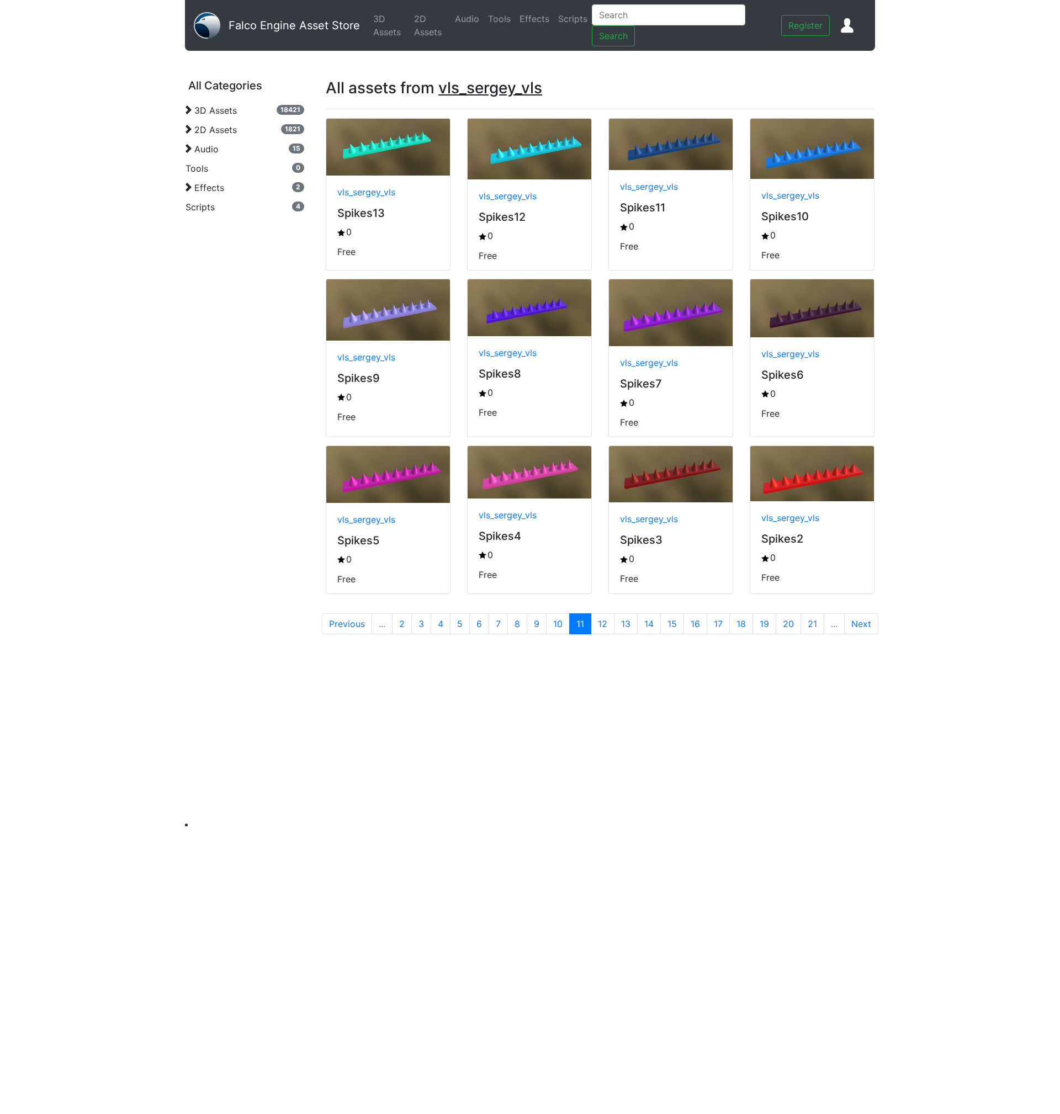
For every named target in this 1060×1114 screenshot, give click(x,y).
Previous (347, 623)
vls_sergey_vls (366, 192)
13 (625, 623)
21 (812, 623)
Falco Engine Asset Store (294, 25)
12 (602, 623)
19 (764, 623)
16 (695, 623)
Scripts (575, 18)
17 (718, 623)
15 (672, 623)
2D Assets (432, 25)
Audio (469, 18)
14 (649, 623)
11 (580, 623)
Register (805, 25)
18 (741, 623)
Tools (501, 18)
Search (613, 35)
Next (861, 623)
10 (558, 623)
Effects (537, 18)
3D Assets (391, 25)
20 (788, 623)
